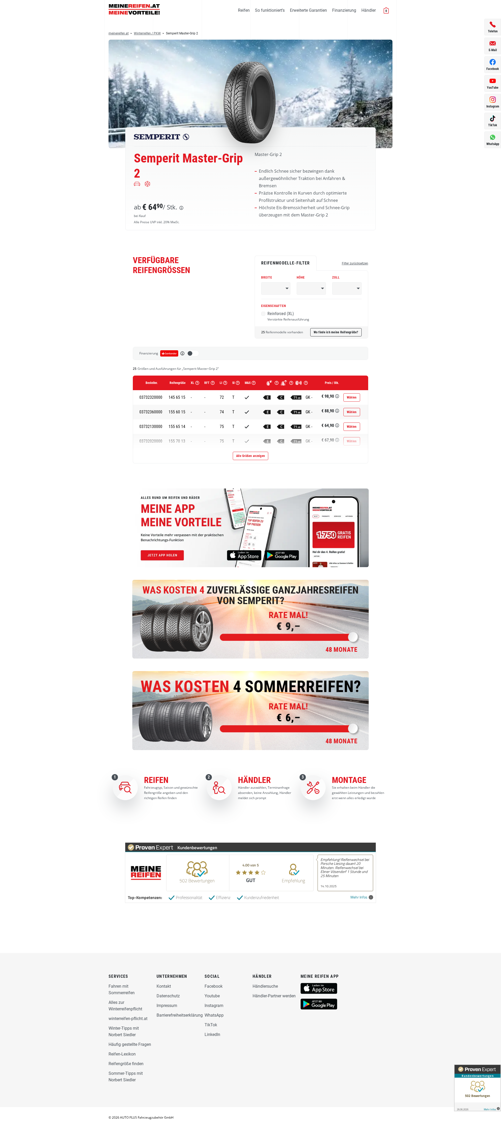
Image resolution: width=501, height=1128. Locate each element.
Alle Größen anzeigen (250, 456)
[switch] (193, 353)
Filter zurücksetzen (355, 263)
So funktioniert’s (270, 10)
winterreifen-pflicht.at (128, 1018)
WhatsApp (214, 1015)
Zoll (336, 277)
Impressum (167, 1005)
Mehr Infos (358, 897)
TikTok (211, 1024)
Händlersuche (265, 986)
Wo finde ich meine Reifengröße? (336, 332)
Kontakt (164, 986)
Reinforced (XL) (288, 316)
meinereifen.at (119, 33)
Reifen (244, 10)
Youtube (212, 995)
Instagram (214, 1005)
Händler (368, 10)
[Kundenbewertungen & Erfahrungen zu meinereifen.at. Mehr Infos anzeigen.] (477, 1087)
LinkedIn (212, 1034)
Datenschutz (168, 995)
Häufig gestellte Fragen (130, 1044)
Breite (266, 277)
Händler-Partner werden (274, 995)
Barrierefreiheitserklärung (180, 1015)
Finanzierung (344, 10)
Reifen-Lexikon (122, 1054)
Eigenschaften (273, 306)
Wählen (352, 397)
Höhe (301, 277)
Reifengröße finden (126, 1063)
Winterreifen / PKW (147, 33)
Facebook (214, 986)
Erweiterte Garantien (308, 10)
